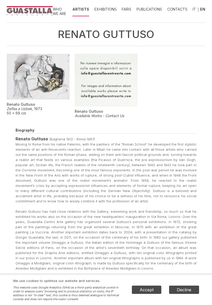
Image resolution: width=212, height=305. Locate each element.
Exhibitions (105, 9)
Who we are (59, 11)
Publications (149, 9)
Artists (80, 9)
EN (202, 9)
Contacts (177, 9)
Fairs (126, 9)
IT (194, 9)
